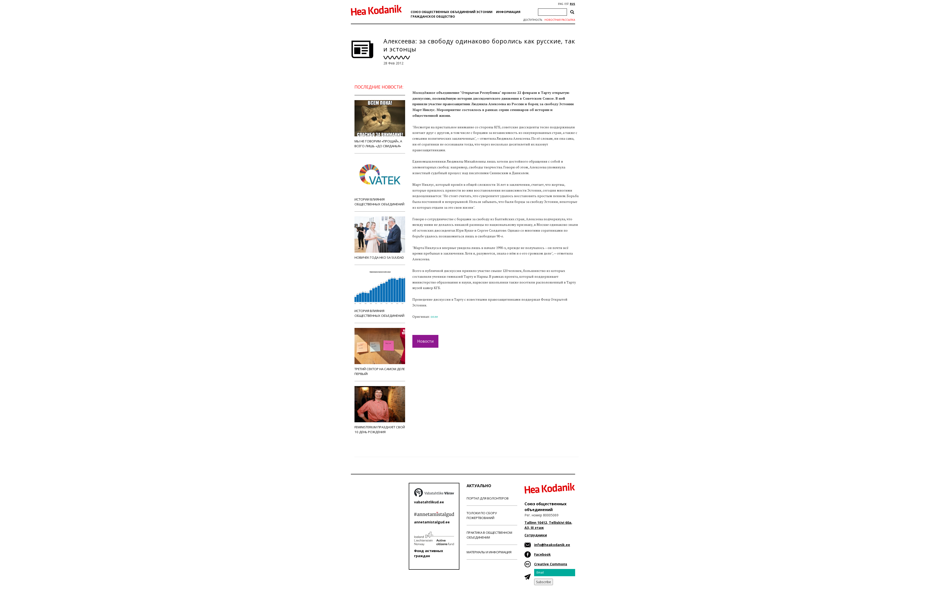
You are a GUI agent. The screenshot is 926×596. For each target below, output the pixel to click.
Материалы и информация (489, 552)
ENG (560, 4)
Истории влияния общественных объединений (379, 201)
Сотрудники (535, 535)
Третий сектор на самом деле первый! (379, 371)
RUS (572, 4)
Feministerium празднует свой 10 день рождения (379, 429)
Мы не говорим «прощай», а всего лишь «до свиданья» (378, 143)
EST (567, 4)
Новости (425, 341)
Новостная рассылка (560, 19)
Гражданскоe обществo (433, 16)
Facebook (542, 554)
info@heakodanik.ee (552, 544)
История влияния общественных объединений (379, 313)
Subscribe (543, 582)
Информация (508, 12)
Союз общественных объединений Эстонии (451, 12)
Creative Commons (550, 564)
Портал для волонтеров (488, 498)
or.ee (434, 316)
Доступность (532, 19)
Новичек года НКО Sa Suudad (379, 257)
